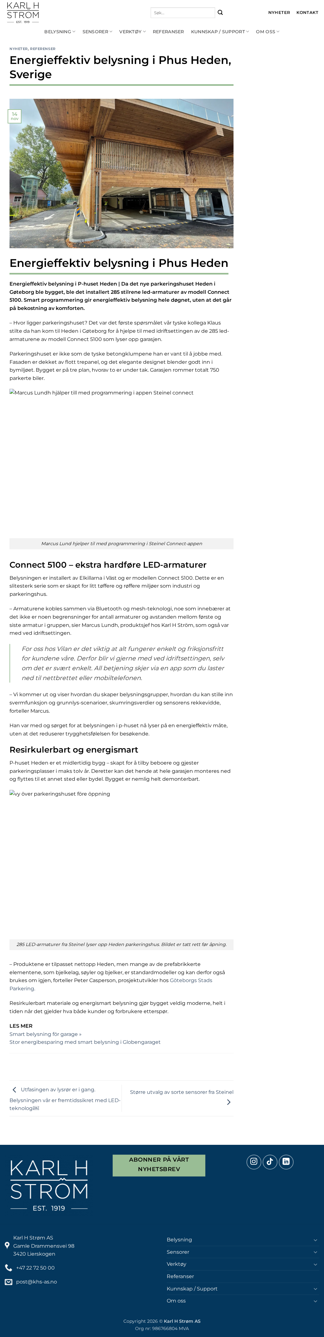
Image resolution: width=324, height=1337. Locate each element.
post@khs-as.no (36, 1282)
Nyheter (18, 49)
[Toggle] (315, 1240)
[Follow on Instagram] (253, 1162)
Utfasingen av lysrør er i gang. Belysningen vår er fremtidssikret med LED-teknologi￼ (65, 1099)
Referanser (168, 32)
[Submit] (220, 13)
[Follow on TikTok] (270, 1162)
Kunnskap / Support (218, 32)
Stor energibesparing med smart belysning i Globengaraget (85, 1042)
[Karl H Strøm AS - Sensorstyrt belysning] (51, 12)
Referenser (43, 49)
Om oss (265, 32)
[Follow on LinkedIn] (286, 1162)
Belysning (57, 32)
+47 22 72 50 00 (35, 1268)
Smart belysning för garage (44, 1034)
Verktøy (130, 32)
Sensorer (95, 32)
